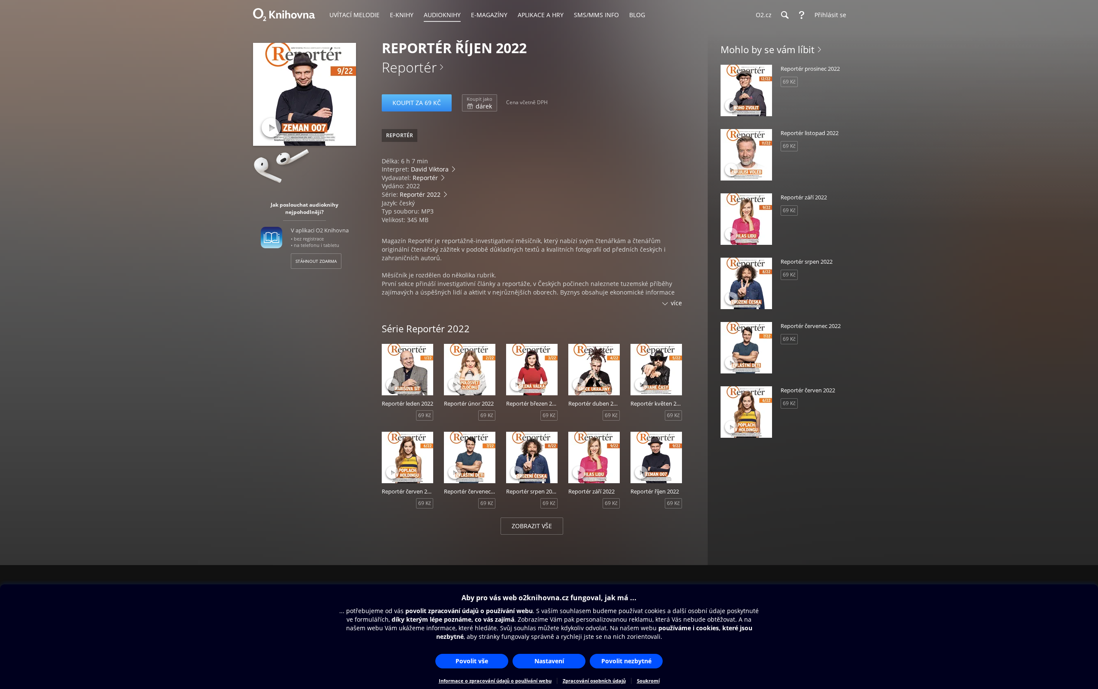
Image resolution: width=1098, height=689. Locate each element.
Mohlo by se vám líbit (767, 49)
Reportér (409, 67)
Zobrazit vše (532, 526)
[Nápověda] (801, 15)
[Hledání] (784, 15)
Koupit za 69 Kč (416, 103)
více (676, 303)
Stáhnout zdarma (316, 261)
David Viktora (430, 169)
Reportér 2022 (420, 194)
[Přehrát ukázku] (271, 127)
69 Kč (424, 415)
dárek (479, 103)
